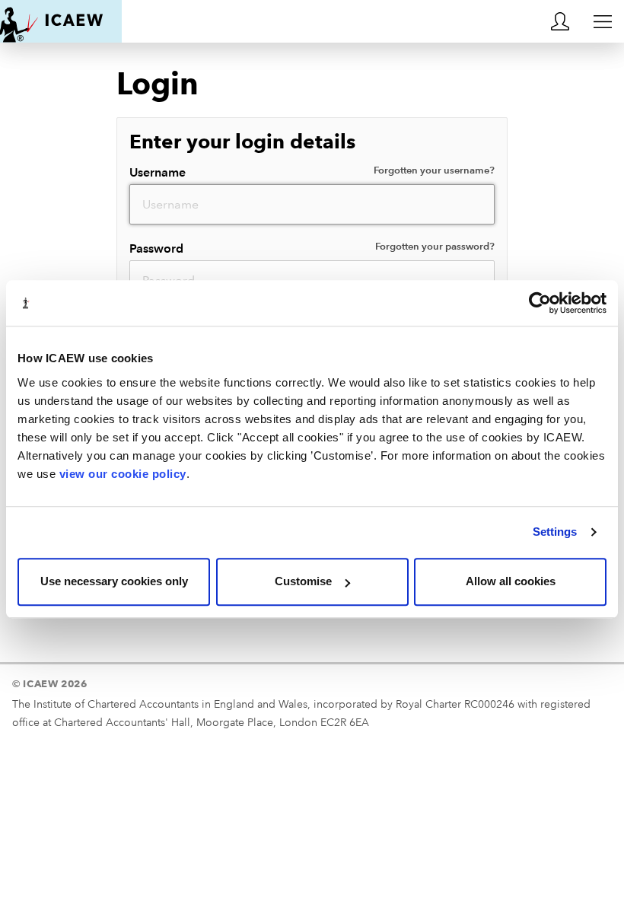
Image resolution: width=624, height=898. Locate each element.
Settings (555, 531)
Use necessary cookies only (114, 581)
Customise (303, 581)
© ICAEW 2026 (50, 683)
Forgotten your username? (434, 170)
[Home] (61, 21)
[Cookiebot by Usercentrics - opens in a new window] (539, 302)
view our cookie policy (122, 473)
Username (312, 172)
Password (312, 248)
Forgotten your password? (435, 246)
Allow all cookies (511, 581)
